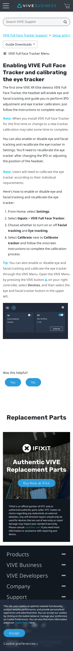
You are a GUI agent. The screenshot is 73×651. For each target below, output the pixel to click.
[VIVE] (36, 6)
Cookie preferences (20, 643)
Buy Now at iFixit (36, 483)
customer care (33, 527)
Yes (13, 382)
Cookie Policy (22, 622)
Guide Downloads (19, 44)
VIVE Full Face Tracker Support (25, 35)
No (33, 382)
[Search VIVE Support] (64, 22)
